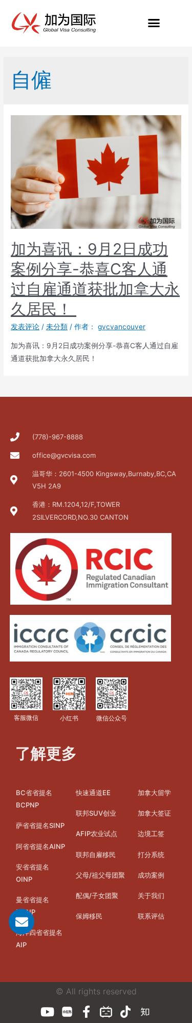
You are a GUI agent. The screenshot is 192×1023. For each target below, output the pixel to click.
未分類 (57, 327)
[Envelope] (21, 921)
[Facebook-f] (86, 1012)
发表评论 (25, 327)
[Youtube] (47, 1012)
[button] (153, 23)
